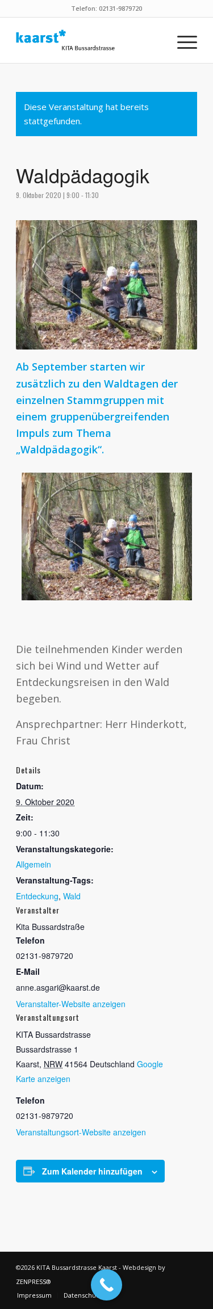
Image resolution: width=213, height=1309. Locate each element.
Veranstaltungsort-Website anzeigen (81, 1132)
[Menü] (181, 40)
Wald (72, 896)
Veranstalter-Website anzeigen (71, 1003)
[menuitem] (181, 40)
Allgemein (33, 864)
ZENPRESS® (33, 1281)
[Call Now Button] (106, 1284)
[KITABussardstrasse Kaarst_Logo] (88, 40)
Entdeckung (37, 896)
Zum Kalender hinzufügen (92, 1171)
